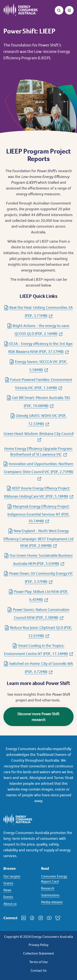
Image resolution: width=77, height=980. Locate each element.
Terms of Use (38, 962)
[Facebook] (32, 917)
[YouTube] (49, 917)
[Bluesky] (57, 917)
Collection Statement (38, 953)
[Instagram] (40, 917)
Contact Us (39, 970)
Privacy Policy (39, 945)
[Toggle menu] (69, 10)
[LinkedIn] (23, 917)
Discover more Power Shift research (38, 716)
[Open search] (59, 10)
